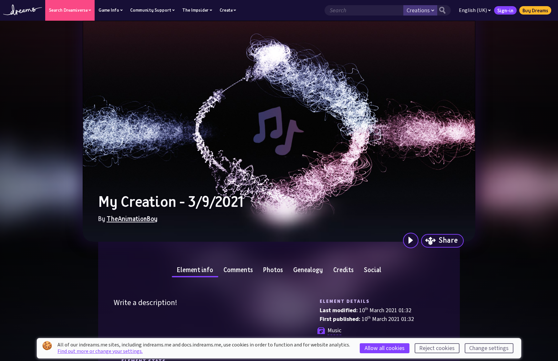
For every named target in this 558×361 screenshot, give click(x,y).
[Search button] (444, 10)
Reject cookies (437, 348)
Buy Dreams (535, 10)
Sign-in (505, 10)
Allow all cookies (385, 348)
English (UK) (473, 10)
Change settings (489, 348)
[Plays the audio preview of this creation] (410, 240)
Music (334, 330)
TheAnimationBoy (132, 218)
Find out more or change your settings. (100, 351)
